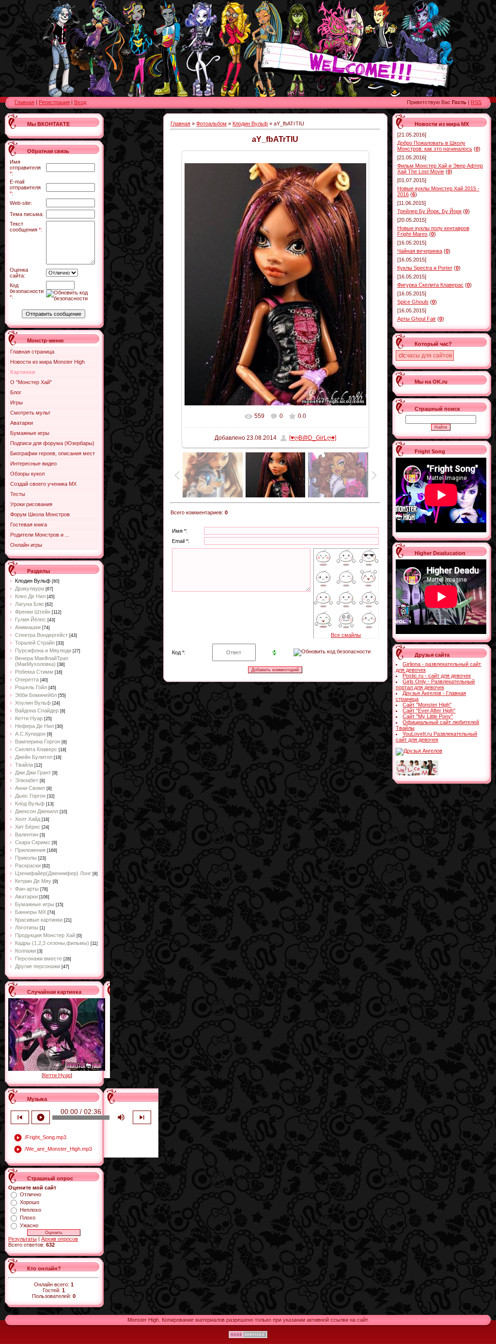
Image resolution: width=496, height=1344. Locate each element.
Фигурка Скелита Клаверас (430, 285)
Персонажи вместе (38, 958)
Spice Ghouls (413, 302)
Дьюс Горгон (30, 796)
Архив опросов (59, 1239)
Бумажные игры (34, 904)
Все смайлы (346, 635)
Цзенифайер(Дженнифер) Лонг (53, 873)
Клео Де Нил (30, 596)
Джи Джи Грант (33, 772)
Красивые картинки (38, 920)
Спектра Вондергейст (41, 635)
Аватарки (26, 896)
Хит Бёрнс (27, 827)
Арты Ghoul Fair (416, 319)
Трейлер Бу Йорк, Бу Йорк (429, 211)
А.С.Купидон (30, 734)
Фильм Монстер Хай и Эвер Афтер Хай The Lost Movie (440, 168)
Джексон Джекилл (36, 811)
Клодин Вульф (32, 581)
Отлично (30, 1194)
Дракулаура (29, 588)
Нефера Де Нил (34, 726)
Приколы (26, 858)
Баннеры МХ (30, 912)
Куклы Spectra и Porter (424, 268)
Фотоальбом (211, 123)
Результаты (22, 1239)
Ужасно (29, 1225)
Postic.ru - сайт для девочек (437, 676)
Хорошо (29, 1202)
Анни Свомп (30, 788)
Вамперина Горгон (37, 741)
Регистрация (54, 102)
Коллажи (25, 951)
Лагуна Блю (29, 604)
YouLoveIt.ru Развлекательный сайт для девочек (437, 736)
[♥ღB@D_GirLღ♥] (312, 437)
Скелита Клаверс (36, 749)
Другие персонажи (37, 966)
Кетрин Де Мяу (33, 881)
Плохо (27, 1217)
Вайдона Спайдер (37, 710)
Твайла (24, 765)
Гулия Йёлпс (30, 619)
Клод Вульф (30, 803)
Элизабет (26, 780)
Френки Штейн (32, 612)
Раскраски (28, 865)
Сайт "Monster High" (427, 705)
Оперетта (27, 679)
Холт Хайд (27, 819)
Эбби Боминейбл (36, 695)
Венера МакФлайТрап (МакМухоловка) (41, 661)
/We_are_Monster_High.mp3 (53, 1149)
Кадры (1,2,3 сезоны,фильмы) (52, 943)
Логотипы (26, 927)
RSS (476, 102)
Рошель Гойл (31, 687)
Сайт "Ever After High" (429, 710)
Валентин (26, 834)
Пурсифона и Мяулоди (43, 650)
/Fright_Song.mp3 (40, 1137)
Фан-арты (27, 889)
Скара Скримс (32, 842)
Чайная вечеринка (419, 251)
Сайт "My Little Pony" (428, 716)
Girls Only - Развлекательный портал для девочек (435, 684)
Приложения (30, 850)
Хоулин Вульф (33, 703)
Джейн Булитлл (33, 757)
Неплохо (30, 1210)
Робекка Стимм (34, 672)
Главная (24, 102)
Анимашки (28, 627)
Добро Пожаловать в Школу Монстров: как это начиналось (434, 146)
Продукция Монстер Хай (45, 935)
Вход (80, 102)
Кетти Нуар (29, 718)
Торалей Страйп (35, 643)
